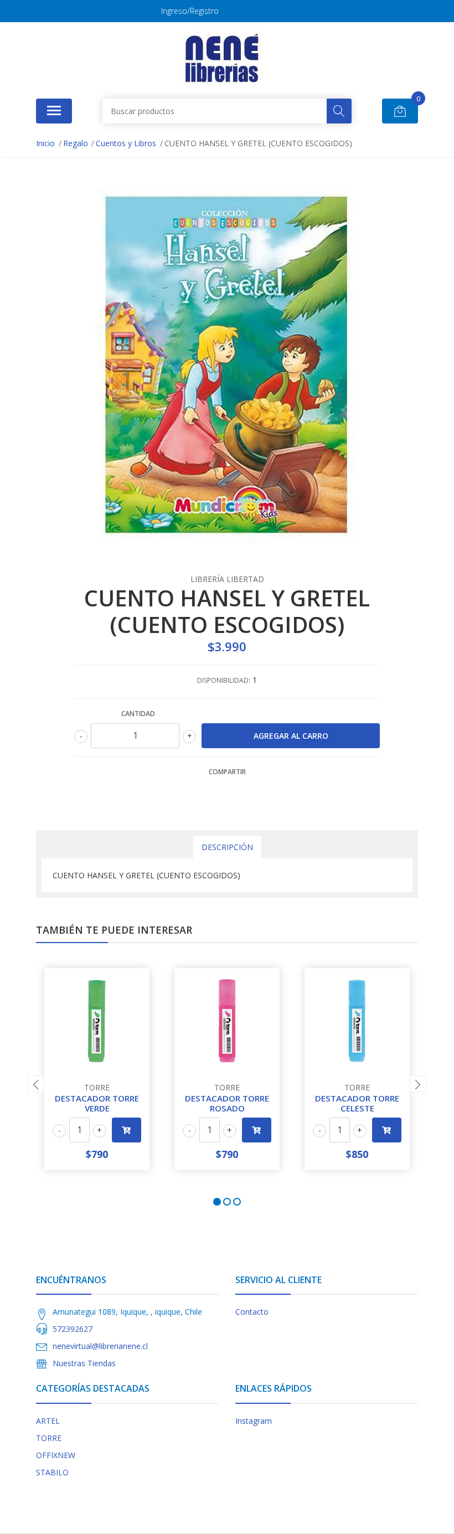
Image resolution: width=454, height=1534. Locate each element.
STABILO (52, 1472)
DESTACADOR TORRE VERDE (97, 1103)
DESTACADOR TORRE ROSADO (227, 1103)
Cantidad (138, 713)
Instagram (253, 1420)
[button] (217, 1202)
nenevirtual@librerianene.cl (100, 1346)
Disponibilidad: (223, 680)
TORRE (48, 1438)
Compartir (227, 771)
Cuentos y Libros (126, 143)
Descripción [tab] (227, 847)
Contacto (252, 1311)
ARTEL (48, 1420)
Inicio (45, 143)
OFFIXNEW (55, 1455)
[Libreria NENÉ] (222, 59)
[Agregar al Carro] (126, 1130)
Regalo (75, 143)
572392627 (72, 1329)
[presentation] (36, 1083)
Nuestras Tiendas (84, 1363)
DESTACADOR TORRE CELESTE (357, 1103)
